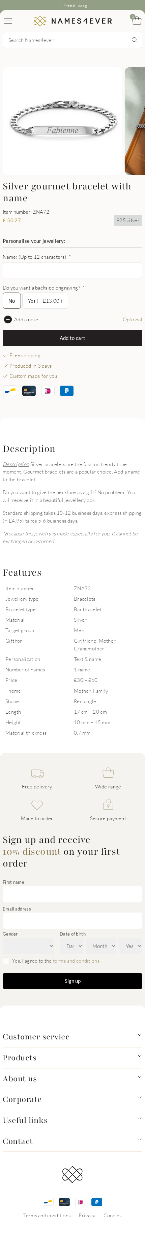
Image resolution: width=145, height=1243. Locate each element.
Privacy (87, 1215)
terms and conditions (76, 961)
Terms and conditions (46, 1215)
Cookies (113, 1215)
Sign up (73, 981)
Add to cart (72, 338)
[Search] (134, 40)
